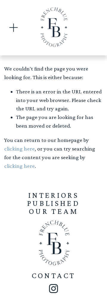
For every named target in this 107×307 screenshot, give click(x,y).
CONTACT (53, 275)
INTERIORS (53, 195)
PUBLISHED (53, 203)
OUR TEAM (53, 211)
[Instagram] (53, 288)
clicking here (19, 148)
